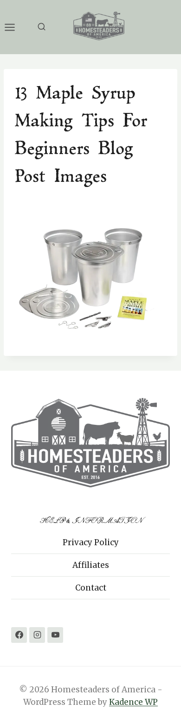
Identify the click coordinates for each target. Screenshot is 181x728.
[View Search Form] (41, 27)
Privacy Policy (91, 542)
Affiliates (90, 565)
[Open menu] (14, 27)
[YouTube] (55, 635)
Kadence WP (133, 702)
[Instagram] (37, 635)
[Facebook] (19, 635)
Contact (90, 588)
